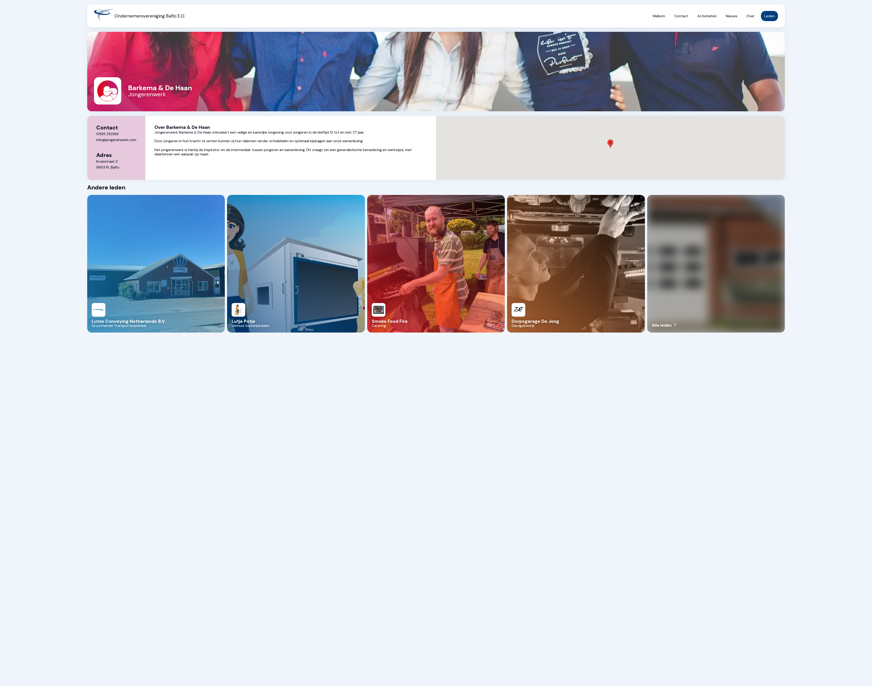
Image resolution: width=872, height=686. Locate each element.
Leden (769, 16)
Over (750, 16)
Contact (681, 16)
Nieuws (731, 16)
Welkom (658, 16)
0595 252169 (107, 134)
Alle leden (664, 325)
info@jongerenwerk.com (116, 139)
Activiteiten (707, 16)
